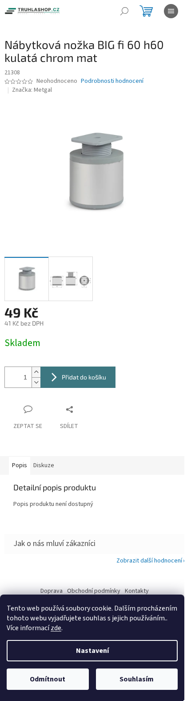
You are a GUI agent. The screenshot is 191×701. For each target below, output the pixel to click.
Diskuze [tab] (43, 465)
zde (56, 628)
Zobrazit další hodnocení (149, 560)
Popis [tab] (19, 465)
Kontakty (137, 591)
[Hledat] (124, 11)
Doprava (51, 591)
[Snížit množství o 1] (36, 382)
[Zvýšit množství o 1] (36, 372)
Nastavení (92, 651)
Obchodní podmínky (93, 591)
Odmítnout (47, 679)
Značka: (32, 90)
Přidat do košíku (84, 377)
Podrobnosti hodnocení (112, 81)
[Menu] (171, 11)
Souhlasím (136, 679)
